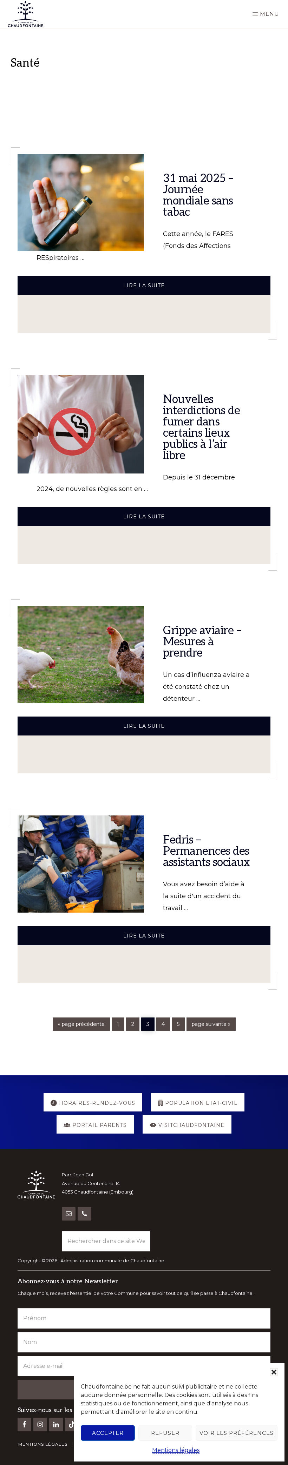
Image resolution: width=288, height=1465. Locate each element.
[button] (273, 1372)
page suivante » (210, 1024)
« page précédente (81, 1024)
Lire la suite (160, 288)
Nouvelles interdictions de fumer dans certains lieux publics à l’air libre (201, 427)
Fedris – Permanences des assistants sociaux (206, 851)
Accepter (108, 1433)
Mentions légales (175, 1450)
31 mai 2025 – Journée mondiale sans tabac (198, 195)
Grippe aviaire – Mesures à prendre (202, 642)
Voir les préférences (236, 1433)
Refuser (165, 1433)
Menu (269, 14)
